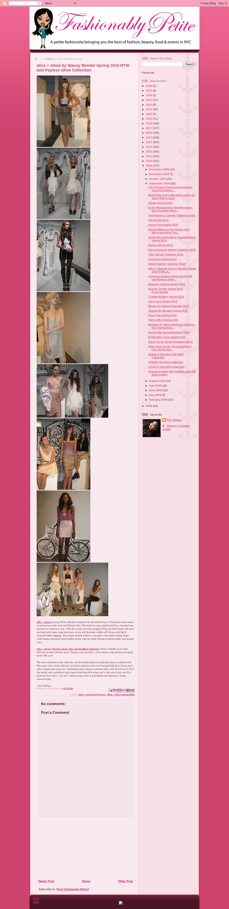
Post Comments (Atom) (73, 889)
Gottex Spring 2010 (160, 245)
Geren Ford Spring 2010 (163, 224)
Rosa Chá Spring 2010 (162, 315)
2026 (149, 85)
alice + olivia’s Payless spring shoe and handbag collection (68, 648)
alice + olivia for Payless (92, 694)
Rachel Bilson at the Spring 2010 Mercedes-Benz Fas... (169, 231)
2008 (149, 405)
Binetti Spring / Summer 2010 (166, 263)
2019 (149, 118)
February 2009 (158, 399)
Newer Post (46, 881)
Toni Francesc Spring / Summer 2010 (171, 215)
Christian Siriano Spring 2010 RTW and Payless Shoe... (170, 278)
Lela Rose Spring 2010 (162, 259)
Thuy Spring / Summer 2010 (165, 254)
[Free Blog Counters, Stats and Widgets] (121, 903)
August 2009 (157, 380)
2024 (149, 95)
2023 (149, 99)
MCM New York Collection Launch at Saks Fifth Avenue (171, 197)
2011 (149, 156)
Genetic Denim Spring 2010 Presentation (165, 290)
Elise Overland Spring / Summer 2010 (172, 249)
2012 (149, 151)
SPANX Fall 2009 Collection (165, 362)
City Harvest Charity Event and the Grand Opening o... (170, 189)
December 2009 (159, 169)
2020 (149, 114)
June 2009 (156, 390)
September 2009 (160, 183)
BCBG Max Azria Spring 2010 (167, 337)
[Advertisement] (65, 848)
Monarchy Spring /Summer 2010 (168, 306)
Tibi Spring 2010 (158, 220)
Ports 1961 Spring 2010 (163, 319)
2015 (149, 137)
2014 (149, 142)
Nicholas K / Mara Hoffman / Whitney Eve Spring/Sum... (171, 326)
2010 (149, 160)
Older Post (125, 881)
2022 (149, 104)
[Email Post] (110, 690)
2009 (149, 165)
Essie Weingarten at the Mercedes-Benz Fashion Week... (170, 209)
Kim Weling (174, 420)
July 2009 (155, 385)
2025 (149, 90)
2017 (149, 128)
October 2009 (158, 178)
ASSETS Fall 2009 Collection (166, 366)
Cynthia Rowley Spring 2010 (166, 296)
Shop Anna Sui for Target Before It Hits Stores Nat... (169, 348)
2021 (149, 109)
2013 (149, 146)
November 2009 (159, 174)
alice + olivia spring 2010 (121, 694)
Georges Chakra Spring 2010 (166, 284)
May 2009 (155, 395)
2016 (149, 132)
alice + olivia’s (44, 622)
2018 (149, 123)
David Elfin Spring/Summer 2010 (168, 332)
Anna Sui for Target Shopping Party (170, 341)
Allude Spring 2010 (160, 202)
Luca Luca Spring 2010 (162, 301)
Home (86, 881)
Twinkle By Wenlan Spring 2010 (168, 310)
